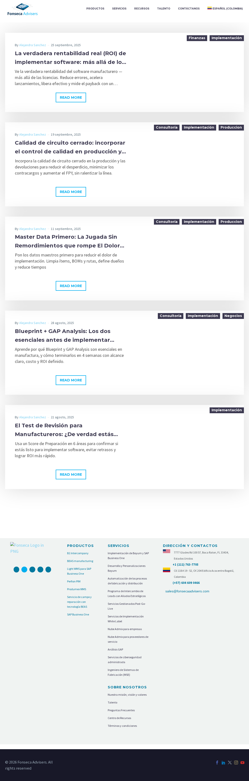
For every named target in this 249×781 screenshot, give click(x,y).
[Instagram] (24, 569)
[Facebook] (16, 569)
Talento (163, 8)
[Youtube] (32, 569)
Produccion (231, 127)
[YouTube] (242, 762)
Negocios (233, 316)
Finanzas (197, 38)
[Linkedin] (48, 569)
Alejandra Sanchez (32, 45)
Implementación (227, 38)
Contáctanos (189, 8)
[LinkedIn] (223, 762)
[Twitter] (230, 762)
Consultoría (167, 127)
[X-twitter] (40, 569)
